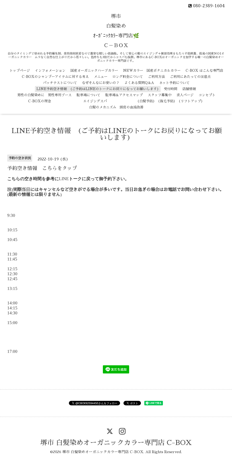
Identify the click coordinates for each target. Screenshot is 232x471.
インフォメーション (50, 70)
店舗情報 (189, 89)
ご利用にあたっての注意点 (190, 76)
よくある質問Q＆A (139, 82)
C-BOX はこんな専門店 (204, 70)
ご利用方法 (156, 76)
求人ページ (184, 95)
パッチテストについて (60, 82)
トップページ (20, 70)
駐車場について (88, 95)
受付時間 (170, 89)
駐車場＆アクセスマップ (124, 95)
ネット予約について (174, 82)
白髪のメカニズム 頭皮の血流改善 (116, 107)
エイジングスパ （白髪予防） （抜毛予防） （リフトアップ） (130, 101)
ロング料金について (127, 76)
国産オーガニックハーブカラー (94, 70)
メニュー (100, 76)
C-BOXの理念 (39, 101)
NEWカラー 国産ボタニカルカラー (152, 70)
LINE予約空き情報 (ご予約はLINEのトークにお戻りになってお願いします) (97, 89)
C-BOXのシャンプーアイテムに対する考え (55, 76)
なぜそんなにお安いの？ (100, 82)
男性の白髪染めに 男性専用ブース (44, 95)
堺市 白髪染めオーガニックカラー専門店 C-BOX (116, 442)
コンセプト (206, 95)
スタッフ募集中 (160, 95)
